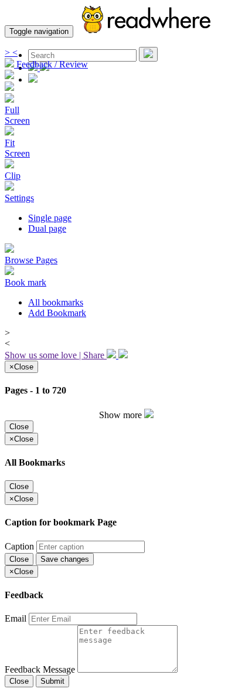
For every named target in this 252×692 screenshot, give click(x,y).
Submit (52, 681)
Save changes (64, 559)
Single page (49, 218)
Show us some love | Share (56, 355)
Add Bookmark (57, 313)
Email (17, 618)
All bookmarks (55, 302)
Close (19, 426)
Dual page (47, 228)
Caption (20, 546)
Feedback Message (41, 669)
